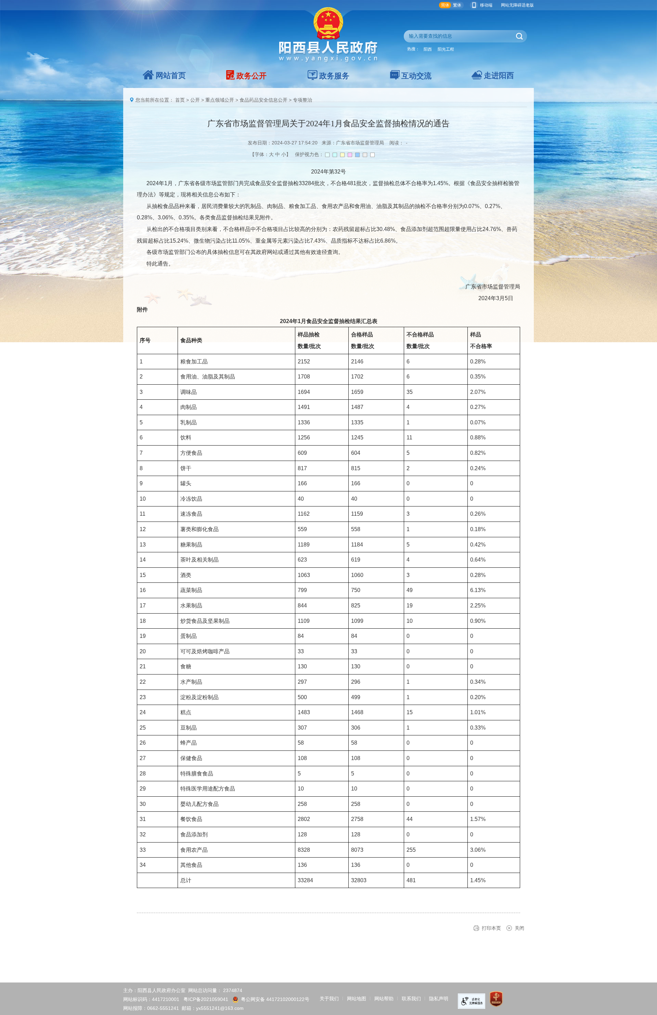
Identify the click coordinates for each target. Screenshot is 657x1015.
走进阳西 (499, 75)
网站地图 (356, 998)
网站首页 (171, 75)
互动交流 (416, 76)
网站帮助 (384, 998)
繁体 (457, 5)
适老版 (527, 5)
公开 (195, 100)
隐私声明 (438, 998)
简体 (445, 5)
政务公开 (251, 76)
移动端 (486, 5)
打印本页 (491, 928)
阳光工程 (446, 49)
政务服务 (334, 76)
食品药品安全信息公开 (263, 100)
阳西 (428, 49)
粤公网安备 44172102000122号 (275, 999)
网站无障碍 (511, 5)
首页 (180, 100)
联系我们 (411, 998)
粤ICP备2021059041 (205, 999)
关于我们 (329, 998)
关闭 (519, 928)
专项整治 (302, 100)
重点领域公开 (219, 100)
